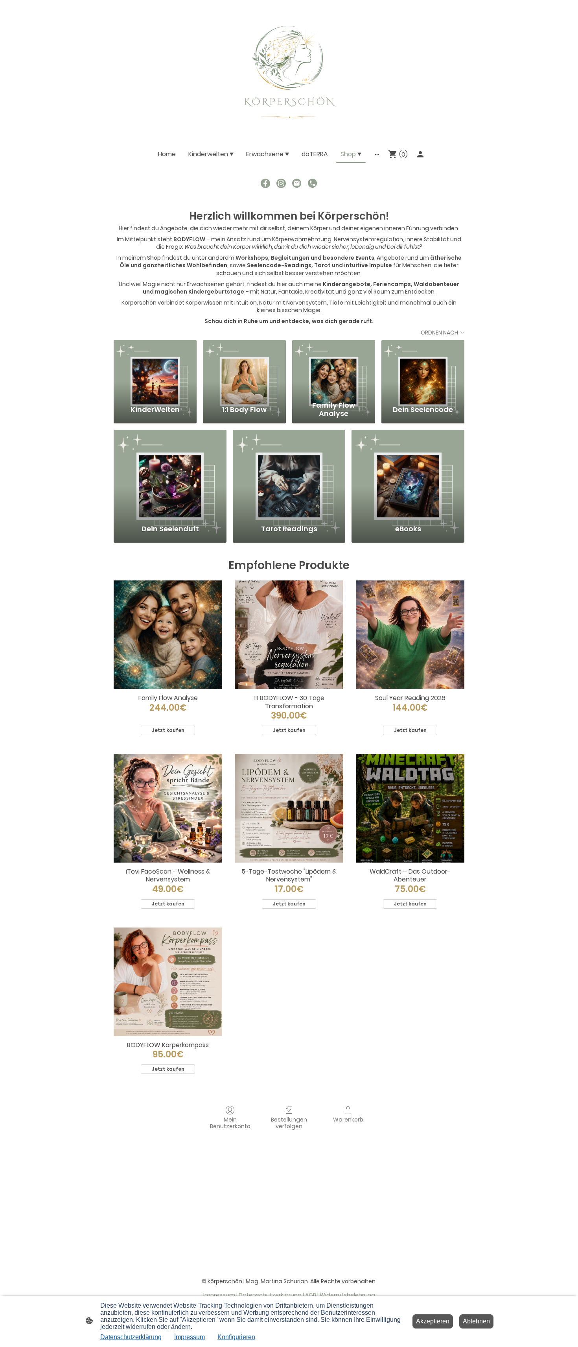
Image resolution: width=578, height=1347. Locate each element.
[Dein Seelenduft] (170, 473)
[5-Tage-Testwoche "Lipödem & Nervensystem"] (289, 808)
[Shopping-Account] (420, 154)
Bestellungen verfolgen (289, 1123)
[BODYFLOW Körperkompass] (168, 982)
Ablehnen (476, 1321)
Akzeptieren (432, 1321)
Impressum (189, 1337)
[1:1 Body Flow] (244, 368)
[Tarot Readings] (289, 473)
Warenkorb (348, 1119)
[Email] (297, 183)
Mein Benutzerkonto (230, 1123)
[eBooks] (408, 473)
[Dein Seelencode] (422, 368)
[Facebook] (265, 183)
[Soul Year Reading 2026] (410, 634)
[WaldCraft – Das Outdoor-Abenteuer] (410, 808)
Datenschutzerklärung (131, 1337)
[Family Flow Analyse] (333, 368)
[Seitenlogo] (289, 69)
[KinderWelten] (155, 368)
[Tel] (312, 183)
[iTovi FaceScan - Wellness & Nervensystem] (168, 808)
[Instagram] (281, 183)
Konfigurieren (236, 1337)
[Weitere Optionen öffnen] (377, 154)
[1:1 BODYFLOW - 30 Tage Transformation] (289, 634)
